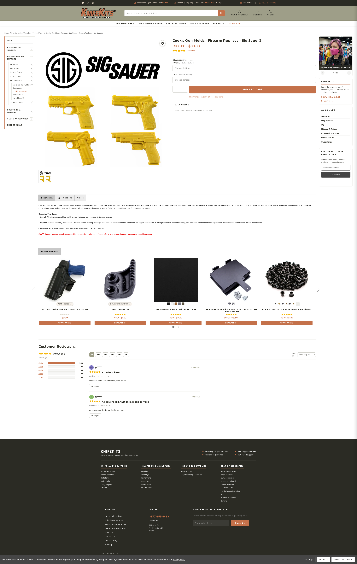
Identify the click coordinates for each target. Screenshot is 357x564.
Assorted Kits (186, 471)
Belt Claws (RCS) (120, 309)
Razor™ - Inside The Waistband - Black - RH (65, 309)
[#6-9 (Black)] (282, 304)
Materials (14, 64)
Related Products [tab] (49, 251)
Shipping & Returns (329, 129)
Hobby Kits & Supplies (176, 23)
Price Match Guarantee (330, 133)
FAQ (322, 125)
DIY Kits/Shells (16, 102)
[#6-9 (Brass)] (286, 304)
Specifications (65, 198)
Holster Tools (15, 76)
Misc (223, 494)
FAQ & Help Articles (113, 516)
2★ (119, 355)
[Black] (168, 303)
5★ (98, 355)
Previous (33, 289)
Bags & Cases (227, 475)
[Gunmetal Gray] (179, 303)
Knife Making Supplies (125, 23)
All (92, 355)
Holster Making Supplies (150, 23)
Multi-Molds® (18, 98)
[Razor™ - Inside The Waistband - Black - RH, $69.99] (65, 280)
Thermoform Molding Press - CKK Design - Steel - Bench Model (231, 310)
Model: (183, 63)
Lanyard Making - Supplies (191, 475)
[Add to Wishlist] (162, 43)
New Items (325, 116)
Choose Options (64, 323)
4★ (105, 355)
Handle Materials (107, 475)
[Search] (221, 13)
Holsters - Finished (228, 481)
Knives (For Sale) (227, 485)
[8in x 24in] (233, 303)
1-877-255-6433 (330, 96)
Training (104, 488)
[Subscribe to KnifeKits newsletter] (93, 2)
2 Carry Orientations (119, 304)
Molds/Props (16, 80)
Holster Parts (16, 72)
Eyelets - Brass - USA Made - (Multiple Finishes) (287, 309)
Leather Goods (227, 488)
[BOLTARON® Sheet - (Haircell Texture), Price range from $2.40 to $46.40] (176, 280)
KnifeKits (110, 451)
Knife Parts (105, 478)
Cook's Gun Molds (20, 91)
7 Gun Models (63, 304)
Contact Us (110, 536)
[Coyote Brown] (175, 303)
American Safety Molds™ (23, 85)
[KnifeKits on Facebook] (83, 2)
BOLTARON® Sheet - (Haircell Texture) (176, 309)
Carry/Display (106, 485)
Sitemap (108, 544)
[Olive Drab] (183, 303)
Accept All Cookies (343, 559)
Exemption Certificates (115, 528)
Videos (80, 198)
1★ (126, 355)
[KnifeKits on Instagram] (88, 2)
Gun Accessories (227, 478)
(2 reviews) (190, 51)
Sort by (294, 354)
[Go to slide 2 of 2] (178, 327)
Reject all (323, 559)
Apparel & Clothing (228, 471)
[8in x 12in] (229, 303)
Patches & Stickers (228, 498)
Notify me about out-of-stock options (206, 97)
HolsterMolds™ (19, 95)
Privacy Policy (326, 142)
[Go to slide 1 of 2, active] (173, 327)
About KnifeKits (327, 138)
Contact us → (327, 101)
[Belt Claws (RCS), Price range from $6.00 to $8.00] (120, 280)
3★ (112, 355)
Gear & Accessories (199, 23)
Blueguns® (17, 88)
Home (9, 40)
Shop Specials (219, 23)
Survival (224, 501)
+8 (298, 304)
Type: (182, 74)
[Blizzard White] (172, 303)
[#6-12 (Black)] (290, 304)
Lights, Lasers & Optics (230, 491)
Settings (308, 559)
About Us (109, 532)
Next (318, 289)
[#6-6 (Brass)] (279, 304)
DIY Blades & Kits (108, 471)
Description (47, 198)
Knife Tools (105, 481)
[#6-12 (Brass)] (293, 304)
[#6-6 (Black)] (275, 304)
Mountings (15, 68)
